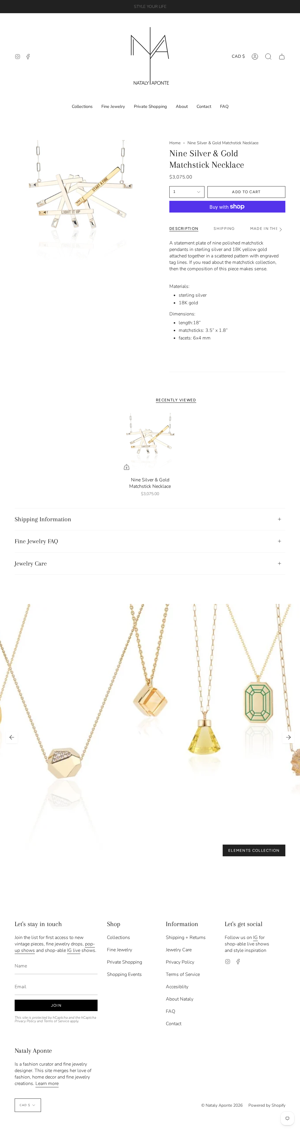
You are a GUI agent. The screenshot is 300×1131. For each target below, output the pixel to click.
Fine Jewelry (119, 950)
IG (255, 937)
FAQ (170, 1011)
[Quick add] (126, 467)
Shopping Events (124, 974)
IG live (73, 950)
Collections (118, 937)
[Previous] (12, 737)
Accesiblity (177, 987)
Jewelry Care (31, 563)
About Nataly (179, 999)
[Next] (288, 737)
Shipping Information (43, 519)
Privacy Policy (25, 1021)
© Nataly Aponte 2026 (222, 1105)
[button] (268, 56)
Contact (173, 1023)
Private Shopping (124, 962)
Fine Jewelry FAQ (36, 541)
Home (174, 143)
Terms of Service (56, 1021)
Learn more (47, 1083)
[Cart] (282, 56)
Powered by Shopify (266, 1105)
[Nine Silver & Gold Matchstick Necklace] (150, 443)
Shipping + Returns (186, 937)
